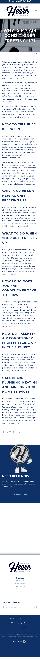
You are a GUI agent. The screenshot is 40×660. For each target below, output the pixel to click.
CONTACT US (20, 494)
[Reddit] (19, 432)
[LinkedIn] (16, 432)
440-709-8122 (6, 594)
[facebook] (24, 641)
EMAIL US (21, 589)
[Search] (34, 607)
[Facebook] (3, 432)
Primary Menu (36, 11)
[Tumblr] (13, 432)
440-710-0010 (6, 591)
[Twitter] (7, 432)
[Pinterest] (10, 432)
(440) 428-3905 (21, 586)
